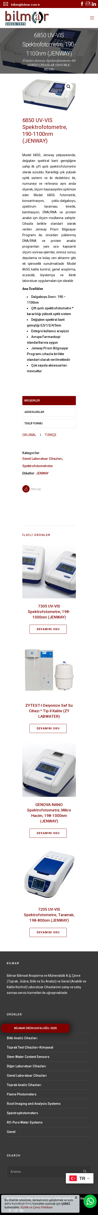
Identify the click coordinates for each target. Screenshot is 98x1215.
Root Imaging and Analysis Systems (34, 1103)
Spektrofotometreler (37, 466)
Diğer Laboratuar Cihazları (26, 1066)
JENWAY (42, 473)
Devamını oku (48, 629)
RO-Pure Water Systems (25, 1122)
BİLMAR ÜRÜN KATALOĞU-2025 (35, 1028)
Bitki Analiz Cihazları (22, 1038)
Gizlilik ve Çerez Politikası (36, 1207)
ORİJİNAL (29, 435)
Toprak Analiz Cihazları (24, 1085)
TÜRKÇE (51, 435)
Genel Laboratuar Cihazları (42, 458)
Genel (11, 1132)
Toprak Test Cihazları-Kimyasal (30, 1047)
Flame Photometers (21, 1094)
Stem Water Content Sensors (28, 1057)
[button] (68, 87)
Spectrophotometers (22, 1113)
